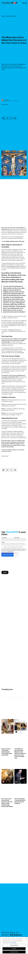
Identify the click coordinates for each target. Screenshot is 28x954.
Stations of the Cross (14, 329)
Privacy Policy (10, 551)
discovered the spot (13, 266)
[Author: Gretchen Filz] (2, 100)
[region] (14, 945)
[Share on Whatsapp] (7, 118)
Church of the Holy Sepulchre (16, 323)
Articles (3, 16)
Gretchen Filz (6, 99)
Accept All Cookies (14, 951)
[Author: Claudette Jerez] (16, 732)
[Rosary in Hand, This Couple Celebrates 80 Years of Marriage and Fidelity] (7, 726)
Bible (15, 16)
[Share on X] (11, 118)
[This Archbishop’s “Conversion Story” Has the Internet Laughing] (20, 776)
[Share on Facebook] (3, 118)
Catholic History (9, 16)
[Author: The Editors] (3, 782)
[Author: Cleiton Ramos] (3, 732)
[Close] (25, 939)
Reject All (14, 948)
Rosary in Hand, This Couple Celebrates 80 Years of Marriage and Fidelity (6, 752)
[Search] (23, 3)
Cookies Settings (14, 945)
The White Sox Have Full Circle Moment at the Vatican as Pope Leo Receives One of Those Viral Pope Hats (20, 753)
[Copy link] (15, 118)
